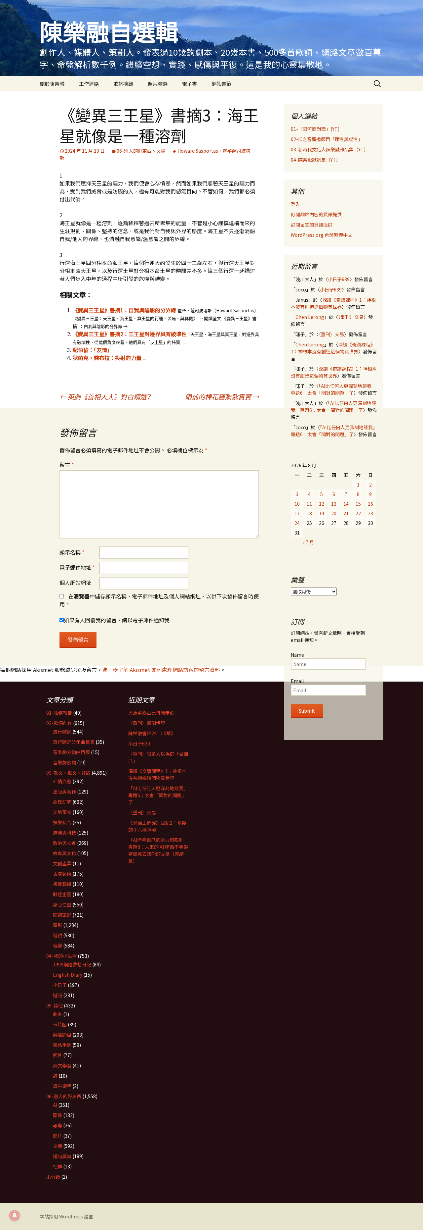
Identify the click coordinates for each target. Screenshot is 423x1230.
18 (309, 513)
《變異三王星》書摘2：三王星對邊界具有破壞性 (130, 334)
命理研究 (62, 801)
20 (333, 513)
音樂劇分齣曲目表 (71, 752)
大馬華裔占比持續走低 (151, 712)
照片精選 (158, 83)
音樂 (57, 945)
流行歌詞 (62, 731)
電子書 (189, 83)
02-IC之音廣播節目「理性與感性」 (327, 139)
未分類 (53, 1176)
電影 (57, 925)
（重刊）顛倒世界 (146, 723)
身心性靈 (62, 904)
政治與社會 (64, 843)
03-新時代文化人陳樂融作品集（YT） (329, 149)
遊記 (57, 995)
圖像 (57, 1115)
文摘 (161, 150)
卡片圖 (60, 1024)
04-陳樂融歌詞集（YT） (316, 159)
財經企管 (62, 894)
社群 (57, 1166)
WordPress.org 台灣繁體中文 (321, 234)
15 (358, 503)
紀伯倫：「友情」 (92, 350)
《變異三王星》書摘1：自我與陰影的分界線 (124, 310)
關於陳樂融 (52, 83)
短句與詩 (62, 1156)
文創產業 (62, 863)
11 (309, 503)
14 (346, 503)
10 (297, 503)
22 (358, 513)
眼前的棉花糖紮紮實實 (222, 396)
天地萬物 (62, 812)
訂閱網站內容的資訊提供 (316, 214)
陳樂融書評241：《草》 (151, 733)
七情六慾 (62, 781)
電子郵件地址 (77, 567)
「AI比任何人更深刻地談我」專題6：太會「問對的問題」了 (333, 389)
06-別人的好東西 (134, 150)
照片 (57, 1055)
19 (321, 513)
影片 (57, 1135)
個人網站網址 (75, 583)
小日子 (60, 985)
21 (346, 513)
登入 (295, 204)
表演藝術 (62, 873)
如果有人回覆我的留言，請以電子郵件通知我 (117, 620)
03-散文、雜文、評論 (68, 772)
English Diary (67, 974)
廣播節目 (62, 1034)
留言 (66, 465)
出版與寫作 (64, 791)
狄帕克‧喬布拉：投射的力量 (107, 358)
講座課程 (62, 1086)
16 (370, 503)
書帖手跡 (62, 1045)
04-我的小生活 (61, 955)
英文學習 (62, 1065)
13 (333, 503)
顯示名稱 (71, 552)
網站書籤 (221, 83)
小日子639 (339, 279)
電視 (57, 935)
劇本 (57, 1014)
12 (321, 503)
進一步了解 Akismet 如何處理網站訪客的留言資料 (161, 670)
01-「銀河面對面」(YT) (315, 129)
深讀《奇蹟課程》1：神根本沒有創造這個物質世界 (333, 303)
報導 (57, 1125)
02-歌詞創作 (59, 723)
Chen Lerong (309, 317)
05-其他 (54, 1005)
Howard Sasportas (197, 150)
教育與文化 (64, 853)
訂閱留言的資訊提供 (311, 224)
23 (370, 513)
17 (297, 513)
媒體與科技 (64, 832)
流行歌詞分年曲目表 (74, 742)
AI (55, 1105)
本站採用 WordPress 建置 (66, 1216)
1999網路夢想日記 (72, 964)
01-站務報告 (59, 712)
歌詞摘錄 (123, 83)
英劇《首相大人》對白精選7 (104, 396)
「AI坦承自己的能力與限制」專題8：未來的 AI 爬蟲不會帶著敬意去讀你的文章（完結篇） (158, 850)
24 (297, 523)
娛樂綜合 (62, 822)
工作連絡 (89, 83)
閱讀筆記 (62, 914)
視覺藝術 (62, 884)
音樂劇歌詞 (64, 762)
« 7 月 (308, 542)
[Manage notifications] (14, 1215)
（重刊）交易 (351, 317)
